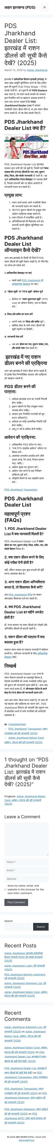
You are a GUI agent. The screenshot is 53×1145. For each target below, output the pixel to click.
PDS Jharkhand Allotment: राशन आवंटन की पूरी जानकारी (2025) (25, 1098)
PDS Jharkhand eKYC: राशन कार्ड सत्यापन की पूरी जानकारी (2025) (25, 1118)
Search (8, 921)
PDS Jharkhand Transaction (20, 489)
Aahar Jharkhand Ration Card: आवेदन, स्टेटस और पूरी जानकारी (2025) (24, 800)
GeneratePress (26, 1140)
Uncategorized (17, 724)
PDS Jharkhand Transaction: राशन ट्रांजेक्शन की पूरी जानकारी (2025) (26, 1077)
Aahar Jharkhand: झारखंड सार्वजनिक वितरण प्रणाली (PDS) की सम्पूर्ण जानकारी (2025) (23, 957)
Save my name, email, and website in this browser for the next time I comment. (26, 889)
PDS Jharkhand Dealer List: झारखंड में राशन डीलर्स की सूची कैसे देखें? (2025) (25, 1057)
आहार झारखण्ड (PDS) (19, 7)
